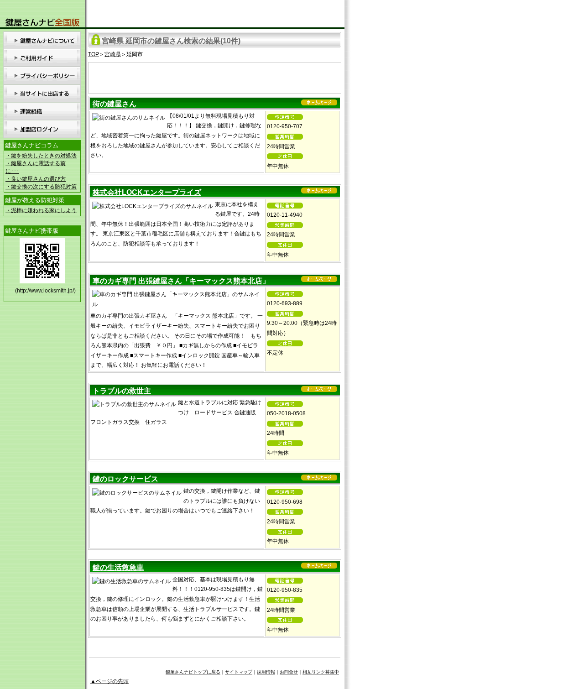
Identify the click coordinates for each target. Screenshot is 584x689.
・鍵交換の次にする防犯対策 (41, 186)
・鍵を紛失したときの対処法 (41, 155)
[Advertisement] (215, 76)
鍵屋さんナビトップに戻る (193, 671)
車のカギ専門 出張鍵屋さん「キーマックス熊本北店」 (181, 281)
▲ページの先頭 (109, 681)
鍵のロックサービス (125, 479)
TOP (93, 54)
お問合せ (289, 671)
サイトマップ (238, 671)
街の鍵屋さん (114, 104)
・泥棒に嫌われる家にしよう (41, 210)
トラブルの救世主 (122, 391)
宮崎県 (112, 54)
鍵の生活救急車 (118, 567)
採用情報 (266, 671)
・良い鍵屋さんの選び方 (35, 179)
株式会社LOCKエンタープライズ (147, 192)
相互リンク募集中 (320, 671)
